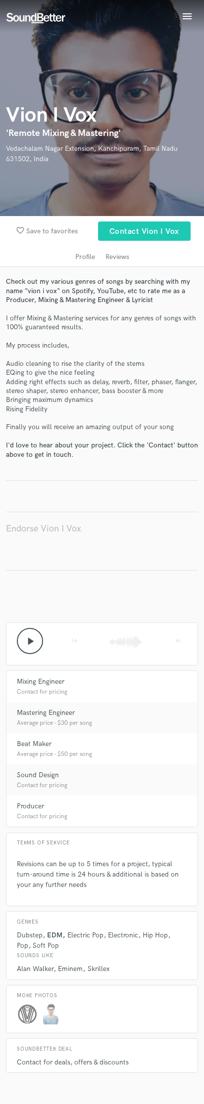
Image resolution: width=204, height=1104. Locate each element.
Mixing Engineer (40, 681)
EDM (54, 935)
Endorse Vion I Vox (43, 528)
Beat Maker (34, 744)
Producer (30, 806)
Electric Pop (85, 935)
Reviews (117, 257)
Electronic (123, 935)
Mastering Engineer (46, 712)
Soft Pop (46, 945)
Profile (85, 257)
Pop (22, 945)
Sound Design (38, 775)
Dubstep (30, 935)
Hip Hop (155, 935)
